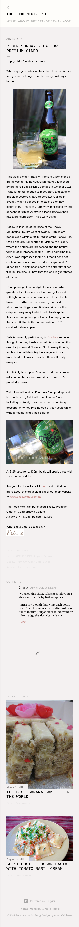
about (23, 21)
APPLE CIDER (24, 556)
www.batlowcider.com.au (26, 496)
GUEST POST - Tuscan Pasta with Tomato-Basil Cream (36, 866)
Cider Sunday (44, 561)
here (44, 486)
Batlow (47, 556)
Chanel (23, 587)
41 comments (24, 875)
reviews (52, 21)
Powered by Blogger (42, 901)
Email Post (23, 550)
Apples (38, 556)
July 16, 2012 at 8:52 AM (43, 587)
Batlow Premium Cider (20, 561)
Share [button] (9, 550)
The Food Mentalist (26, 14)
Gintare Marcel (51, 908)
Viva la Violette (63, 915)
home (11, 21)
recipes (37, 21)
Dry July (52, 337)
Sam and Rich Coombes (21, 567)
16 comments (24, 803)
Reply (23, 621)
